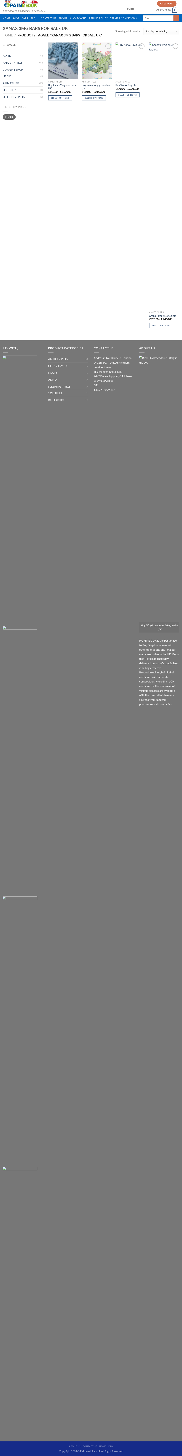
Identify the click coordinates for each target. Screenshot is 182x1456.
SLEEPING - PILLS (14, 96)
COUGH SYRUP (13, 69)
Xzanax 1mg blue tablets (162, 315)
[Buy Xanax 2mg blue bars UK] (63, 60)
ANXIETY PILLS (12, 62)
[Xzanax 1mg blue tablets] (164, 175)
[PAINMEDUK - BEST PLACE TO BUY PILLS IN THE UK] (20, 4)
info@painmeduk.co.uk (108, 371)
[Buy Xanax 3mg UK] (131, 60)
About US (65, 18)
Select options (60, 98)
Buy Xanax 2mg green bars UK (96, 87)
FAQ (33, 18)
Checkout (80, 18)
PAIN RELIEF (11, 83)
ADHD (7, 55)
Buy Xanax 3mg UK (126, 85)
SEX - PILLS (10, 90)
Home (6, 18)
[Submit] (176, 18)
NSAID (7, 76)
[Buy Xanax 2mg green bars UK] (97, 60)
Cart (25, 18)
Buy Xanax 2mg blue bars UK (62, 87)
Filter (9, 117)
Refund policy (98, 18)
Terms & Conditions (123, 18)
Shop (15, 18)
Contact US (48, 18)
